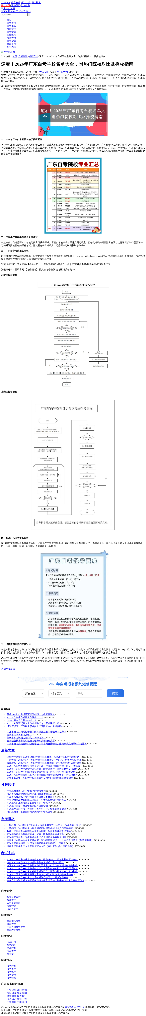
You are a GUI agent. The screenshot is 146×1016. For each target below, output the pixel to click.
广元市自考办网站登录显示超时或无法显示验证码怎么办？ (36, 731)
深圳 (24, 993)
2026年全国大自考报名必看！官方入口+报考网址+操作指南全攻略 (40, 874)
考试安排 (11, 29)
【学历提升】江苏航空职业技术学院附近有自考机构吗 (34, 726)
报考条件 (11, 969)
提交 (115, 693)
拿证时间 (11, 948)
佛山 (14, 1002)
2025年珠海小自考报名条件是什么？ (25, 717)
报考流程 (11, 972)
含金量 (10, 954)
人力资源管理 (14, 903)
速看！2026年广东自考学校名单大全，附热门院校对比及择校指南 (40, 778)
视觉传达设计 (14, 897)
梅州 (19, 999)
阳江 (24, 996)
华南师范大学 (14, 921)
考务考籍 (11, 37)
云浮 (24, 999)
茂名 (14, 999)
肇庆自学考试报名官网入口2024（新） (26, 737)
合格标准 (11, 945)
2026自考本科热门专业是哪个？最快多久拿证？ (31, 797)
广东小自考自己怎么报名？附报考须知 (26, 791)
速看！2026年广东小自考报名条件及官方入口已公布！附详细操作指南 (42, 865)
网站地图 (5, 5)
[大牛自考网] (8, 8)
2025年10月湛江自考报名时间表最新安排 (27, 806)
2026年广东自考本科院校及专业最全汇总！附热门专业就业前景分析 (41, 772)
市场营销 (11, 906)
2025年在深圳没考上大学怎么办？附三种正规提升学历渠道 (36, 809)
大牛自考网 (62, 72)
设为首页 (15, 5)
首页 (9, 20)
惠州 (24, 1002)
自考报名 (11, 26)
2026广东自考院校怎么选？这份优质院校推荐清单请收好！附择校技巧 (42, 775)
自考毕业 (11, 40)
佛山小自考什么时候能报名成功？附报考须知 (29, 812)
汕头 (9, 990)
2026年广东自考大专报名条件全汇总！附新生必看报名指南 (36, 837)
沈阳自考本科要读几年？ (19, 734)
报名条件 (15, 2)
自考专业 (11, 32)
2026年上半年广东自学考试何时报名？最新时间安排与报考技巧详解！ (42, 868)
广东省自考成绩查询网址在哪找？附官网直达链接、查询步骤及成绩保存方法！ (47, 743)
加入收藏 (25, 5)
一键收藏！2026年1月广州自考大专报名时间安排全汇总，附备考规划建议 (44, 760)
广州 (9, 1002)
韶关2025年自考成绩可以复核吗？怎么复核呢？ (31, 714)
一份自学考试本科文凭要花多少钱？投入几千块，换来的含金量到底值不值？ (45, 880)
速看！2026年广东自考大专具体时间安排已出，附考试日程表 (37, 877)
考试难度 (11, 951)
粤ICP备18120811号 (75, 1007)
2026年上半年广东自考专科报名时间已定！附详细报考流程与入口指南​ (42, 871)
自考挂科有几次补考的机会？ (21, 720)
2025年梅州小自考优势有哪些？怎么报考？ (28, 803)
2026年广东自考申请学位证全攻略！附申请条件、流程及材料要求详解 (42, 769)
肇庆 (19, 993)
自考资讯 (11, 23)
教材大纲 (11, 46)
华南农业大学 (14, 930)
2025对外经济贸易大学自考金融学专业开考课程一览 (33, 723)
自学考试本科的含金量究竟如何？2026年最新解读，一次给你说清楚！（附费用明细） (50, 840)
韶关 (19, 996)
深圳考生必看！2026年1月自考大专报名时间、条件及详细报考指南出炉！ (44, 757)
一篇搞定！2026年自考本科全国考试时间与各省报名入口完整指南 (40, 828)
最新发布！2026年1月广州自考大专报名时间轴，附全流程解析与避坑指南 (44, 763)
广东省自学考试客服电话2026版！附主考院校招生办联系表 (36, 800)
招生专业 (26, 2)
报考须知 (11, 978)
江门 (19, 990)
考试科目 (11, 942)
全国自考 (11, 43)
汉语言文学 (12, 909)
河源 (24, 990)
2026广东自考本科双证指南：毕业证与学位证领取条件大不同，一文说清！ (44, 766)
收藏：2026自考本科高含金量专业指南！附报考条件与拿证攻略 (39, 831)
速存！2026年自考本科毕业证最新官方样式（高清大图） (35, 862)
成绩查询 (11, 35)
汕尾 (14, 993)
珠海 (14, 996)
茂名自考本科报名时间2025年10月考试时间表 (29, 794)
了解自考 (5, 2)
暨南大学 (11, 924)
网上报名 (36, 2)
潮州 (9, 996)
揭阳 (9, 993)
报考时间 (11, 966)
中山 (19, 1002)
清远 (9, 999)
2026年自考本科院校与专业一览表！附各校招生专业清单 (35, 834)
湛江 (14, 990)
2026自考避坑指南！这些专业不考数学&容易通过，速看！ (36, 843)
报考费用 (11, 975)
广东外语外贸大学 (16, 927)
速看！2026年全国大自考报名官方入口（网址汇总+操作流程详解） (40, 846)
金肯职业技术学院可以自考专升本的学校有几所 (31, 740)
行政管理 (11, 900)
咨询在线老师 (8, 669)
